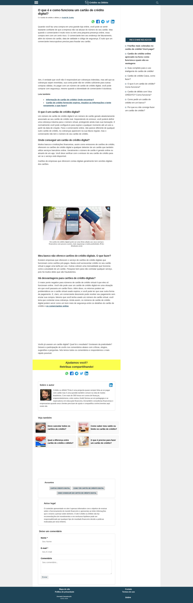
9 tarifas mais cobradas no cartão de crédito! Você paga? (139, 47)
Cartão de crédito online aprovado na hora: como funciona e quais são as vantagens (138, 58)
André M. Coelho (68, 17)
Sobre (128, 597)
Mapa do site (64, 589)
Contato (128, 589)
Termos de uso (128, 592)
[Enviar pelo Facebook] (98, 21)
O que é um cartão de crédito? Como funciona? (140, 85)
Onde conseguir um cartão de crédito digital (77, 493)
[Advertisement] (76, 60)
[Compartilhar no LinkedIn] (112, 21)
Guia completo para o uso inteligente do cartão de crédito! (139, 69)
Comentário (46, 558)
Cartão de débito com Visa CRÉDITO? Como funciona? (138, 93)
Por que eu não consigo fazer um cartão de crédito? (140, 109)
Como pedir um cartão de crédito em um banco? (138, 101)
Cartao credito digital (60, 488)
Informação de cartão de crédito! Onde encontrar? (70, 100)
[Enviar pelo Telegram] (103, 21)
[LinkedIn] (111, 385)
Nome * (44, 538)
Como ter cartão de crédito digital (88, 488)
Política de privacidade (64, 592)
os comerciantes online (57, 306)
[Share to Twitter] (108, 21)
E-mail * (44, 548)
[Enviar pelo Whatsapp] (93, 21)
